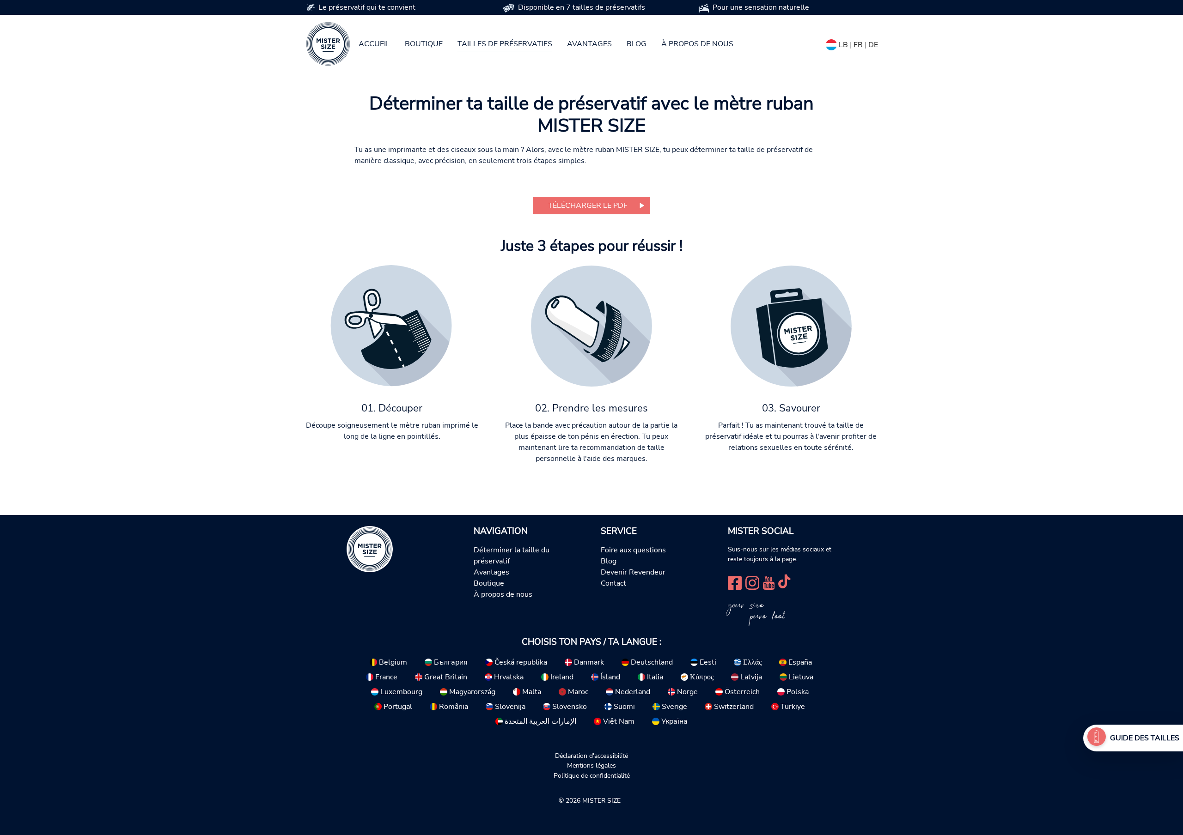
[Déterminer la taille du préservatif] (1096, 738)
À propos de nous (697, 44)
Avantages (589, 44)
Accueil (374, 44)
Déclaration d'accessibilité (591, 755)
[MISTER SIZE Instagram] (752, 582)
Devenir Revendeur (633, 572)
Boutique (424, 44)
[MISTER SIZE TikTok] (784, 582)
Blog (636, 44)
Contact (613, 583)
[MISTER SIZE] (370, 549)
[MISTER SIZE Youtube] (768, 582)
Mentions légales (591, 765)
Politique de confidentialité (592, 775)
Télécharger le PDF (588, 205)
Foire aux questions (633, 550)
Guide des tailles (1144, 738)
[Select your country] (831, 43)
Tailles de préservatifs (504, 44)
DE (873, 45)
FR (858, 45)
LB (843, 45)
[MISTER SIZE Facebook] (735, 582)
